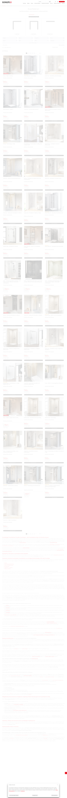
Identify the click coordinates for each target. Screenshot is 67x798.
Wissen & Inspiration (57, 3)
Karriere (63, 3)
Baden (28, 3)
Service (51, 3)
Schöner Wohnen (37, 3)
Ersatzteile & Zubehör (45, 3)
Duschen (24, 3)
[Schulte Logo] (6, 2)
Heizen (32, 3)
